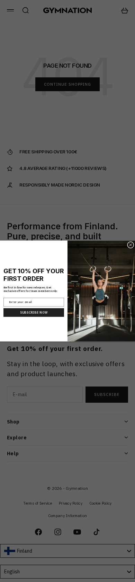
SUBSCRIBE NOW (34, 313)
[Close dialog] (131, 245)
